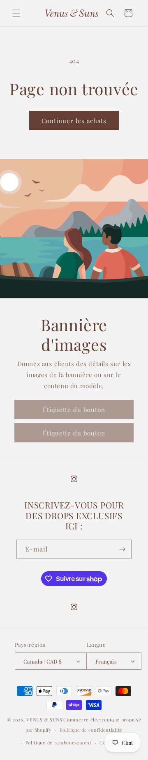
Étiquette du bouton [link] (74, 409)
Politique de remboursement (58, 742)
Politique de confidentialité (91, 730)
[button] (16, 13)
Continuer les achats (74, 121)
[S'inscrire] (122, 549)
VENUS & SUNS (44, 720)
